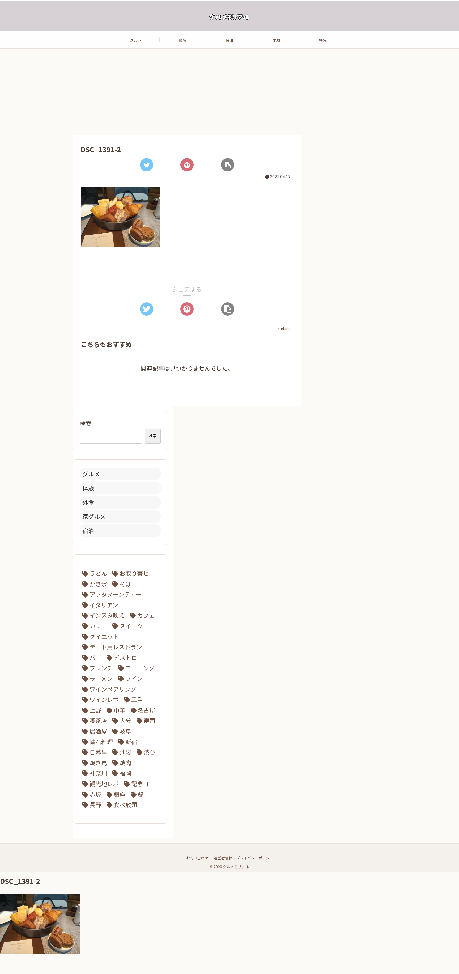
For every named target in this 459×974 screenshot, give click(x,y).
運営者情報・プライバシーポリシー (243, 858)
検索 (85, 423)
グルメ (91, 473)
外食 (88, 502)
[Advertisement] (229, 91)
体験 (88, 488)
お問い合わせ (197, 858)
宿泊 (88, 530)
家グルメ (94, 516)
